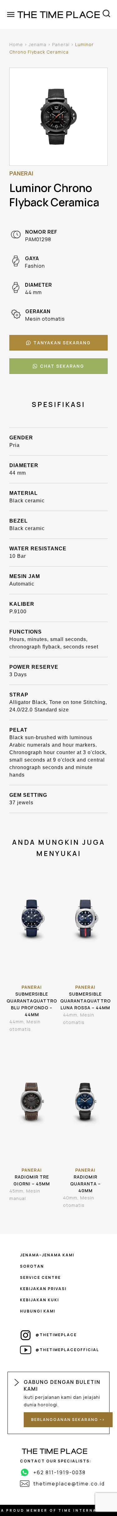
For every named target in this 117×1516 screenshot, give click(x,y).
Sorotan (32, 1266)
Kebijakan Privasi (43, 1288)
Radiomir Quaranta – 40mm (85, 1183)
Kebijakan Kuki (39, 1300)
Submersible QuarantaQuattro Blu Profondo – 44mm (32, 1004)
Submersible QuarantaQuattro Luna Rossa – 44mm (85, 1001)
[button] (58, 343)
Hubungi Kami (37, 1311)
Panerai (61, 44)
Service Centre (40, 1277)
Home (16, 44)
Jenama (37, 44)
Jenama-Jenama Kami (47, 1255)
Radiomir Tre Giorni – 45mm (31, 1180)
